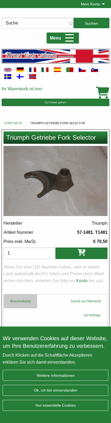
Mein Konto (90, 4)
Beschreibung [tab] (20, 301)
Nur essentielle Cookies (56, 405)
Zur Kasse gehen (55, 102)
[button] (55, 181)
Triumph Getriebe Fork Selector (57, 123)
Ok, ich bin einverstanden (55, 390)
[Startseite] (55, 56)
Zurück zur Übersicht (86, 301)
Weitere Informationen (56, 375)
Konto (82, 280)
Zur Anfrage (92, 315)
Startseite (13, 123)
